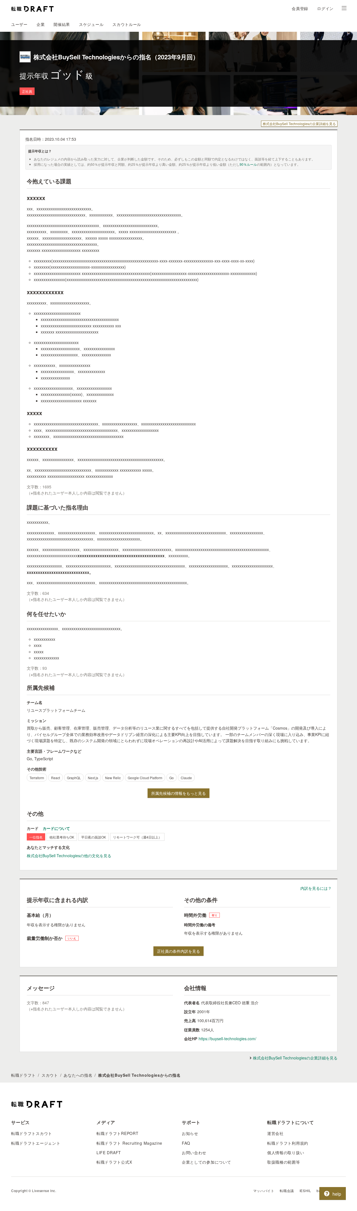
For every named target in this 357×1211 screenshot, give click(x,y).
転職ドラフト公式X (114, 1162)
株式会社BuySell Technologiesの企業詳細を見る (299, 123)
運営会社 (275, 1133)
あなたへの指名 (78, 1075)
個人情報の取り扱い (285, 1152)
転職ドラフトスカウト (31, 1133)
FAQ (186, 1143)
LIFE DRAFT (109, 1152)
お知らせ (190, 1133)
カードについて (56, 828)
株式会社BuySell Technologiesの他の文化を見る (69, 855)
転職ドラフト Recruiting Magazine (129, 1143)
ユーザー (19, 24)
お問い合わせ (194, 1152)
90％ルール (248, 164)
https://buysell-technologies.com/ (227, 1038)
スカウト (50, 1075)
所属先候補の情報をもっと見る (178, 793)
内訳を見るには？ (316, 888)
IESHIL (305, 1190)
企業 (41, 24)
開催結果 (62, 24)
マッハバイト (263, 1190)
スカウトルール (126, 24)
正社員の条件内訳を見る (178, 951)
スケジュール (91, 24)
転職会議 (287, 1190)
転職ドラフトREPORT (117, 1133)
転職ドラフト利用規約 (287, 1143)
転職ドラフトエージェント (35, 1143)
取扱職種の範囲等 (283, 1162)
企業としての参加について (206, 1162)
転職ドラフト (23, 1075)
